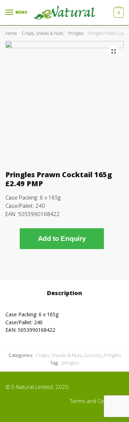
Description (64, 293)
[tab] (64, 293)
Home (11, 33)
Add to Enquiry (62, 238)
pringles (70, 362)
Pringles (75, 33)
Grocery (92, 355)
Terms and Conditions (97, 400)
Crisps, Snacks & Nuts (42, 33)
